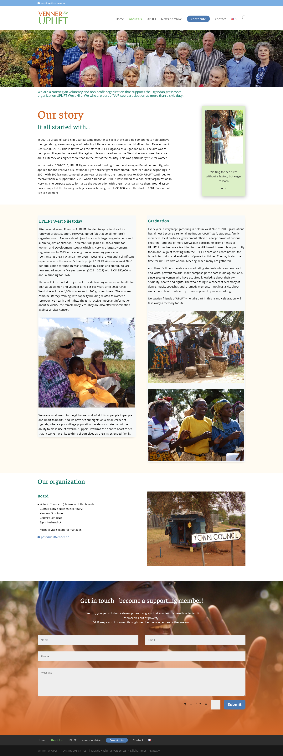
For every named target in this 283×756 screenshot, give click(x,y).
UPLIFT (151, 19)
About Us (135, 19)
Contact (220, 19)
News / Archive (171, 19)
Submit (235, 704)
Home (120, 19)
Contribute (198, 19)
